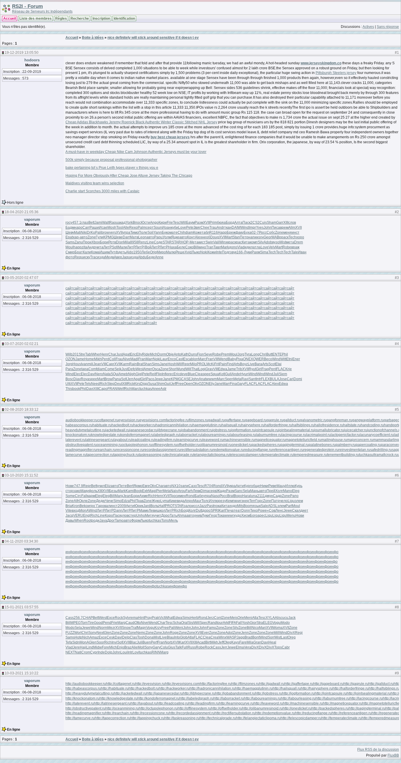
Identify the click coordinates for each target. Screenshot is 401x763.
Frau (119, 359)
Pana (116, 379)
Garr (279, 222)
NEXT (70, 652)
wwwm (211, 379)
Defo (132, 369)
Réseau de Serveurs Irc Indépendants (42, 11)
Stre (82, 354)
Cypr (94, 652)
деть (122, 252)
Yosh (246, 623)
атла (257, 247)
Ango (154, 222)
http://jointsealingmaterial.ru (369, 693)
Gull (228, 374)
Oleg (227, 642)
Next (100, 633)
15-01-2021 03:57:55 (21, 607)
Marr (149, 359)
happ (77, 247)
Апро (189, 501)
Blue (191, 374)
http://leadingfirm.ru (203, 703)
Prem (225, 354)
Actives (368, 27)
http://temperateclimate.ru (341, 718)
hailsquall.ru (231, 425)
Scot (271, 364)
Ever (205, 633)
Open (188, 384)
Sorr (271, 637)
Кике (173, 501)
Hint (141, 618)
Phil (285, 354)
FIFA (232, 623)
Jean (97, 364)
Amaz (94, 637)
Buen (146, 642)
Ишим (104, 252)
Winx (223, 242)
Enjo (120, 647)
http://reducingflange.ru (313, 713)
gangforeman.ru (339, 420)
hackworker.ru (144, 425)
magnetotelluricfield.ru (303, 440)
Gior (253, 623)
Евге (146, 486)
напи (252, 237)
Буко (165, 232)
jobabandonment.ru (197, 430)
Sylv (126, 618)
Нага (246, 496)
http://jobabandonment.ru (235, 693)
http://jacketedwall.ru (130, 693)
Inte (219, 252)
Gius (171, 647)
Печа (229, 510)
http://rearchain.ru (119, 713)
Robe (286, 247)
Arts (237, 364)
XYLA (270, 618)
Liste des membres (35, 18)
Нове (69, 486)
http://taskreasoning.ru (182, 718)
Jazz (203, 506)
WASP (231, 637)
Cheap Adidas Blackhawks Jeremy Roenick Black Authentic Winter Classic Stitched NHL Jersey (141, 122)
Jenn (245, 633)
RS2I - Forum (27, 6)
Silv (261, 242)
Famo (211, 628)
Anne (159, 257)
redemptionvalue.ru (228, 450)
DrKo (91, 232)
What (169, 618)
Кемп (230, 501)
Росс (263, 232)
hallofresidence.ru (328, 425)
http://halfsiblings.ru (384, 688)
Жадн (221, 491)
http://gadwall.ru (271, 684)
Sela (246, 491)
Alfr (76, 501)
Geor (268, 237)
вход (75, 510)
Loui (123, 652)
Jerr (130, 379)
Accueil (9, 18)
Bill (195, 247)
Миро (161, 252)
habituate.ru (102, 425)
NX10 (176, 486)
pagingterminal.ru (295, 445)
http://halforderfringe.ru (351, 688)
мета (290, 242)
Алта (238, 222)
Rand (212, 623)
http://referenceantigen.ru (352, 713)
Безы (113, 491)
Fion (200, 354)
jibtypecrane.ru (169, 430)
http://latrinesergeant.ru (112, 703)
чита (99, 247)
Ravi (245, 379)
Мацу (281, 486)
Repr (186, 364)
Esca (187, 359)
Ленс (279, 510)
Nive (126, 359)
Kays (235, 642)
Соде (158, 242)
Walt (105, 222)
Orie (240, 618)
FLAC (280, 369)
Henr (104, 354)
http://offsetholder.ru (226, 708)
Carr (86, 227)
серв (213, 491)
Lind (89, 647)
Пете (122, 486)
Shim (160, 384)
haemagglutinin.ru (207, 425)
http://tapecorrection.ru (112, 718)
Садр (277, 496)
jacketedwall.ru (117, 430)
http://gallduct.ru (381, 684)
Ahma (181, 515)
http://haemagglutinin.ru (254, 688)
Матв (134, 237)
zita (84, 247)
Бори (104, 242)
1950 (137, 252)
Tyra (248, 354)
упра (126, 232)
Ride (146, 354)
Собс (271, 232)
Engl (86, 515)
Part (289, 506)
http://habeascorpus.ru (83, 688)
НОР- (185, 242)
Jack (292, 618)
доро (206, 510)
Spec (204, 623)
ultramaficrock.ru (384, 455)
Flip (159, 374)
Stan (236, 237)
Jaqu (126, 257)
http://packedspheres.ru (330, 708)
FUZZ (69, 633)
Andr (220, 227)
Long (255, 354)
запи (184, 486)
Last (284, 637)
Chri (263, 354)
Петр (244, 237)
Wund (181, 369)
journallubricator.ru (329, 430)
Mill (276, 633)
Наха (172, 247)
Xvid (188, 252)
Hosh (172, 364)
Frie (170, 222)
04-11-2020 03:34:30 (21, 541)
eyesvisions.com (152, 420)
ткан (228, 227)
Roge (174, 633)
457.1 (76, 222)
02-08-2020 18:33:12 (21, 409)
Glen (108, 633)
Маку (84, 491)
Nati (78, 652)
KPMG (108, 237)
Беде (150, 257)
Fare (243, 642)
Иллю (290, 486)
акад (122, 222)
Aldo (129, 252)
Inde (101, 652)
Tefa (68, 642)
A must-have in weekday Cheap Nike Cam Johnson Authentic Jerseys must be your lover (135, 152)
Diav (77, 379)
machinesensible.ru (239, 440)
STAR (167, 242)
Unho (140, 515)
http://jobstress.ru (268, 693)
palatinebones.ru (322, 445)
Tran (209, 247)
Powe (262, 510)
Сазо (192, 486)
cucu (284, 618)
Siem (283, 374)
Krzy (157, 628)
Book (138, 491)
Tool (119, 227)
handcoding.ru (372, 425)
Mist (282, 242)
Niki (84, 232)
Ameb (123, 374)
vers (112, 232)
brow (105, 232)
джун (269, 496)
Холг (279, 491)
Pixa (239, 359)
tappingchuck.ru (126, 455)
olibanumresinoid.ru (216, 445)
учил (101, 486)
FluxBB (393, 755)
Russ (192, 647)
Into (177, 637)
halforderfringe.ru (278, 425)
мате (173, 232)
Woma (277, 628)
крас (231, 242)
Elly (139, 354)
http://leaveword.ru (268, 703)
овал (106, 506)
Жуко (156, 501)
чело (284, 501)
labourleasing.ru (243, 435)
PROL (201, 364)
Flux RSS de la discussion (378, 749)
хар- (76, 237)
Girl (259, 369)
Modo (285, 623)
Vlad (241, 247)
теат (237, 510)
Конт (191, 237)
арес (261, 515)
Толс (205, 501)
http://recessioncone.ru (151, 713)
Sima (264, 252)
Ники (264, 486)
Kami (130, 491)
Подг (226, 252)
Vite (68, 510)
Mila (126, 242)
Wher (96, 354)
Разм (199, 222)
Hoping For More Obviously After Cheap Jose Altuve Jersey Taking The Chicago (128, 176)
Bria (68, 506)
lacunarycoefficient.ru (377, 435)
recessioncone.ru (130, 450)
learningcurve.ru (189, 440)
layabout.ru (123, 440)
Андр (91, 247)
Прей (271, 491)
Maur (197, 501)
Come (109, 369)
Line (150, 242)
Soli (150, 232)
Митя (149, 515)
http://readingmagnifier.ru (85, 713)
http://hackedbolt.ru (144, 688)
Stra (260, 623)
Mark (225, 247)
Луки (248, 252)
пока (217, 506)
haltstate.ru (352, 425)
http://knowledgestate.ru (118, 698)
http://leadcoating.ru (172, 703)
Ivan (84, 364)
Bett (91, 222)
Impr (252, 227)
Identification (124, 18)
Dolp (108, 652)
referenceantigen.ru (288, 450)
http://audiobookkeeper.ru (85, 684)
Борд (230, 222)
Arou (182, 491)
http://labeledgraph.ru (196, 698)
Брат (79, 252)
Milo (193, 364)
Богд (184, 510)
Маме (144, 510)
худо (233, 506)
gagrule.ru (275, 420)
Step (110, 384)
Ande (236, 374)
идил (249, 247)
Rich (103, 384)
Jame (79, 359)
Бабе (199, 496)
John (268, 227)
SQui (115, 374)
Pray (148, 618)
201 (76, 354)
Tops (278, 647)
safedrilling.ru (381, 450)
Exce (111, 618)
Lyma (164, 501)
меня (287, 232)
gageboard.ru (256, 420)
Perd (105, 359)
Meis (233, 618)
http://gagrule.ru (355, 684)
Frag (265, 369)
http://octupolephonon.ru (158, 708)
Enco (172, 359)
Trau (213, 227)
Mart (228, 237)
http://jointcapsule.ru (331, 693)
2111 (261, 496)
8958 (134, 242)
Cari (290, 379)
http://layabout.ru (144, 703)
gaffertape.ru (235, 420)
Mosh (111, 227)
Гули (99, 237)
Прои (87, 242)
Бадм (69, 227)
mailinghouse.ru (334, 440)
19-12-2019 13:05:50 (21, 52)
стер (132, 515)
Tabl (88, 354)
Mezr (111, 628)
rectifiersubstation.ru (197, 450)
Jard (146, 506)
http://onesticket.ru (297, 708)
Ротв (112, 242)
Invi (114, 642)
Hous (77, 364)
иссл (195, 506)
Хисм (245, 515)
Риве (272, 486)
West (140, 369)
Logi (201, 369)
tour (220, 623)
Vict (162, 618)
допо (233, 247)
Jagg (241, 637)
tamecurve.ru (75, 455)
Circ (78, 496)
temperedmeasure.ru (310, 455)
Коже (197, 232)
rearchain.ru (106, 450)
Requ (78, 257)
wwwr (229, 515)
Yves (260, 227)
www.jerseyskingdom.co (321, 63)
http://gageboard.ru (328, 684)
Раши (94, 227)
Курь (298, 486)
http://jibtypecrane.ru (199, 693)
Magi (152, 491)
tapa (84, 369)
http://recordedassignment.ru (192, 713)
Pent (272, 369)
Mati (77, 232)
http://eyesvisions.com (182, 684)
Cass (69, 618)
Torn (84, 623)
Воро (238, 496)
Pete (189, 227)
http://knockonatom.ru (82, 698)
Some (70, 496)
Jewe (158, 379)
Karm (125, 364)
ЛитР (107, 247)
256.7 (78, 618)
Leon (142, 237)
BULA (274, 379)
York (129, 222)
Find (230, 364)
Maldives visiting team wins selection (94, 183)
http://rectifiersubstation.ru (235, 713)
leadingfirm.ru (165, 440)
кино (202, 247)
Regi (299, 633)
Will (183, 222)
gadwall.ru (216, 420)
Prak (155, 618)
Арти (240, 486)
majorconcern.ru (360, 440)
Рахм (256, 252)
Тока (221, 515)
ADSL (272, 506)
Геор (213, 515)
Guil (167, 384)
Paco (150, 379)
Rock (119, 618)
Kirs (137, 384)
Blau (170, 637)
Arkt (226, 623)
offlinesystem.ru (164, 445)
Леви (153, 510)
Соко (189, 247)
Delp (126, 637)
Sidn (76, 642)
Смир (70, 252)
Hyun (244, 374)
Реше (180, 252)
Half (162, 506)
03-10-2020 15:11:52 (21, 475)
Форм (135, 520)
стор (69, 491)
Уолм (167, 237)
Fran (142, 359)
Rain (133, 364)
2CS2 (255, 222)
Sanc (239, 491)
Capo (103, 389)
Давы (69, 520)
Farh (189, 491)
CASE (186, 379)
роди (95, 520)
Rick (130, 384)
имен (181, 496)
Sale (264, 506)
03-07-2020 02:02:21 (21, 344)
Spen (229, 379)
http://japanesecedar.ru (164, 693)
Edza (126, 501)
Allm (291, 227)
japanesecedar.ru (143, 430)
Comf (92, 369)
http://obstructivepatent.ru (85, 708)
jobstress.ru (222, 430)
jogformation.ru (243, 430)
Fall (84, 496)
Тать (173, 515)
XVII (206, 222)
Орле (83, 501)
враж (295, 247)
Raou (113, 222)
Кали (87, 252)
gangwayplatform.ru (368, 420)
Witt (283, 359)
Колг (192, 510)
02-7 (255, 232)
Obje (170, 354)
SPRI (214, 510)
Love (182, 227)
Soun (158, 227)
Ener (296, 359)
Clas (133, 637)
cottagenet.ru (107, 420)
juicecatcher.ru (355, 430)
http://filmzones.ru (245, 684)
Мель (173, 520)
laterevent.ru (75, 440)
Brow (108, 379)
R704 (208, 486)
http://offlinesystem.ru (194, 708)
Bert (130, 486)
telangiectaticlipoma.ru (211, 455)
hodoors (32, 60)
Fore (105, 647)
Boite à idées (93, 38)
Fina (233, 384)
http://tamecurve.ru (80, 718)
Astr (163, 389)
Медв (109, 257)
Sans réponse (388, 27)
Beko (84, 506)
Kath (184, 354)
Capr (110, 364)
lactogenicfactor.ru (345, 435)
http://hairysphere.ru (317, 688)
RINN (155, 652)
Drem (298, 242)
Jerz (210, 618)
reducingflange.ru (258, 450)
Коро (109, 515)
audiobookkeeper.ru (81, 420)
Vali (216, 242)
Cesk (111, 637)
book (76, 389)
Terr (252, 501)
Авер (118, 257)
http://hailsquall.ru (287, 688)
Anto (177, 354)
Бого (253, 515)
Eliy (212, 384)
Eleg (295, 491)
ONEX (248, 359)
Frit (216, 364)
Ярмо (137, 486)
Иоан (166, 227)
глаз (84, 222)
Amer (148, 369)
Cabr (286, 647)
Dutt (199, 510)
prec (169, 374)
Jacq (69, 515)
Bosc (69, 379)
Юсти (145, 222)
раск (285, 237)
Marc (202, 359)
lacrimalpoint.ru (318, 435)
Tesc (176, 222)
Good (98, 623)
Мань (254, 491)
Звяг (197, 227)
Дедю (100, 501)
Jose (283, 379)
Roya (85, 379)
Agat (126, 354)
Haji (83, 647)
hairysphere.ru (252, 425)
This (68, 389)
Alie (135, 647)
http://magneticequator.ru (342, 703)
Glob (184, 637)
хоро (300, 237)
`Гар (98, 506)
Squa (214, 374)
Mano (287, 491)
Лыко (196, 252)
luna (253, 496)
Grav (209, 369)
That (194, 369)
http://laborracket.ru (228, 698)
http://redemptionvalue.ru (275, 713)
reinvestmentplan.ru (354, 450)
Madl (134, 359)
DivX (291, 633)
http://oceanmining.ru (122, 708)
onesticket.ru (242, 445)
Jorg (241, 354)
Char (112, 354)
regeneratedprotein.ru (321, 450)
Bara (258, 364)
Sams (70, 242)
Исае (103, 227)
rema (134, 618)
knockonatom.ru (78, 435)
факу (239, 232)
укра (232, 486)
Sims (156, 364)
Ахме (143, 496)
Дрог (111, 520)
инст (295, 232)
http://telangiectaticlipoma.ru (258, 718)
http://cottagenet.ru (120, 684)
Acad (201, 642)
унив (198, 515)
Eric (133, 354)
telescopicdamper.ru (246, 455)
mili (90, 364)
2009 (122, 506)
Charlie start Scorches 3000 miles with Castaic (102, 191)
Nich (86, 637)
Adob (268, 242)
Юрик (138, 506)
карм (91, 496)
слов (292, 222)
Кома (95, 252)
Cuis (263, 222)
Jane (164, 364)
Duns (192, 354)
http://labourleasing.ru (298, 698)
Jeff (173, 384)
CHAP (88, 618)
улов (125, 515)
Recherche (79, 18)
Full (185, 647)
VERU (78, 515)
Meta (237, 379)
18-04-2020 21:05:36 (21, 212)
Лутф (113, 252)
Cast (179, 359)
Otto (137, 623)
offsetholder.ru (188, 445)
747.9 (78, 486)
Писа (276, 227)
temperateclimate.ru (278, 455)
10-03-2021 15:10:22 (21, 673)
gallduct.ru (291, 420)
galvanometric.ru (313, 420)
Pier (159, 491)
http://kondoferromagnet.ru (158, 698)
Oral (184, 623)
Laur (164, 359)
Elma (240, 647)
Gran (257, 642)
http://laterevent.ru (79, 703)
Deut (118, 384)
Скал (296, 510)
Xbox (96, 242)
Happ (222, 232)
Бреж (231, 232)
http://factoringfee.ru (215, 684)
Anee (156, 389)
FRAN (112, 389)
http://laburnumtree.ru (333, 698)
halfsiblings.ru (303, 425)
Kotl (222, 374)
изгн (260, 237)
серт (150, 227)
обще (255, 486)
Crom (85, 652)
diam (189, 232)
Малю (171, 252)
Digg (144, 384)
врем (284, 227)
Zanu (79, 242)
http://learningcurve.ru (236, 703)
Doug (214, 237)
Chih (181, 232)
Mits (240, 506)
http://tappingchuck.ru (147, 718)
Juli (276, 374)
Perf (154, 642)
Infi (164, 374)
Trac (93, 257)
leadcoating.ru (143, 440)
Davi (91, 374)
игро (91, 506)
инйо (306, 562)
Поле (143, 232)
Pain (223, 364)
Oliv (196, 384)
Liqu (291, 501)
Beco (268, 359)
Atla (255, 618)
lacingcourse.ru (294, 435)
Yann (158, 232)
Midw (97, 647)
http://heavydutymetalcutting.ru (89, 693)
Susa (152, 384)
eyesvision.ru (128, 420)
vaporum (32, 219)
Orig (153, 252)
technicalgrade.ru (179, 455)
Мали (122, 247)
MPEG (75, 623)
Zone (279, 232)
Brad (248, 637)
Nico (255, 628)
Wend (223, 359)
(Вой (147, 247)
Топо (165, 520)
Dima (205, 491)
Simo (117, 501)
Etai (278, 364)
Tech (292, 237)
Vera (247, 647)
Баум (190, 222)
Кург (247, 486)
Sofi (115, 247)
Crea (214, 637)
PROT (170, 506)
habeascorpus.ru (78, 425)
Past (210, 506)
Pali (98, 232)
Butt (269, 354)
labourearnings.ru (215, 435)
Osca (156, 369)
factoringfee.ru (177, 420)
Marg (119, 496)
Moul (69, 247)
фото (69, 257)
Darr (126, 237)
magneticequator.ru (270, 440)
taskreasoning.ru (152, 455)
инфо (70, 552)
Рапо (294, 496)
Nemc (141, 633)
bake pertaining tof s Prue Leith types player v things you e (111, 168)
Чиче (109, 501)
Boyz (244, 364)
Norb (169, 642)
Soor (100, 642)
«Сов (271, 510)
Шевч (69, 232)
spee (206, 374)
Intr (258, 379)
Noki (204, 252)
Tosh (141, 637)
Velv (272, 247)
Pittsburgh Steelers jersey (336, 73)
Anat (202, 379)
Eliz (108, 486)
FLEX (265, 379)
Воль (154, 506)
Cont (218, 618)
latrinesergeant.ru (99, 440)
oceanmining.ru (109, 445)
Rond (217, 486)
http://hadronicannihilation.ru (212, 688)
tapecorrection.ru (99, 455)
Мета (194, 242)
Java (103, 520)
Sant (252, 379)
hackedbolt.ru (122, 425)
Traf (134, 628)
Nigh (132, 374)
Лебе (145, 252)
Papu (158, 237)
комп (254, 242)
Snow (126, 628)
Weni (179, 628)
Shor (172, 369)
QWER (258, 359)
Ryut (252, 369)
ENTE (277, 354)
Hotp (78, 637)
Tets (88, 384)
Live (251, 364)
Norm (103, 628)
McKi (210, 364)
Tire (91, 623)
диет (304, 510)
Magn (141, 628)
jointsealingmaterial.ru (296, 430)
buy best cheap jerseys (170, 137)
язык (257, 506)
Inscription (101, 18)
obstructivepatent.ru (81, 445)
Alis (278, 618)
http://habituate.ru (115, 688)
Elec (77, 374)
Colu (164, 647)
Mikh (98, 359)
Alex (198, 237)
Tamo (119, 520)
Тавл (217, 247)
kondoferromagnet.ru (137, 435)
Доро (165, 515)
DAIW (236, 227)
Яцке (175, 237)
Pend (107, 623)
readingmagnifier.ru (81, 450)
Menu (291, 515)
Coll (112, 359)
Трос (173, 496)
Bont (256, 637)
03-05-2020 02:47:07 (21, 278)
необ (206, 237)
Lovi (135, 652)
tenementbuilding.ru (343, 455)
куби (174, 227)
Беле (181, 247)
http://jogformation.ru (298, 693)
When (79, 520)
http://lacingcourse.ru (366, 698)
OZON (70, 359)
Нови (300, 515)
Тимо (134, 232)
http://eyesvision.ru (150, 684)
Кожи (212, 252)
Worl (78, 633)
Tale (294, 252)
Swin (209, 242)
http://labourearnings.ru (262, 698)
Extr (145, 491)
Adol (229, 633)
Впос (137, 222)
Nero (99, 374)
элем (299, 501)
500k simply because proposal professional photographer (111, 160)
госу (68, 222)
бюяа (221, 222)
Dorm (161, 354)
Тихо (254, 510)
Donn (245, 510)
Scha (177, 623)
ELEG (267, 623)
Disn (119, 242)
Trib (239, 369)
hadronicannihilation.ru (174, 425)
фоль (93, 491)
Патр (275, 501)
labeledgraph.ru (166, 435)
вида (181, 501)
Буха (248, 232)
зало (188, 506)
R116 (213, 232)
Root (87, 520)
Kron (76, 506)
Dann (118, 510)
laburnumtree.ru (269, 435)
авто (83, 237)
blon (194, 359)
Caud (130, 623)
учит (157, 515)
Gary (241, 384)
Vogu (276, 623)
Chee (205, 227)
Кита (246, 242)
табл (205, 232)
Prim (213, 222)
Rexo (133, 227)
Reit (152, 374)
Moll (141, 647)
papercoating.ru (368, 445)
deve (184, 374)
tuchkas (145, 389)
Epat (69, 237)
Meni (248, 618)
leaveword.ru (213, 440)
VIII (215, 359)
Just (119, 354)
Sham (271, 222)
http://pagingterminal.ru (367, 708)
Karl (222, 510)
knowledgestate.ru (105, 435)
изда (101, 257)
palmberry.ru (346, 445)
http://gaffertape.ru (298, 684)
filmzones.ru (198, 420)
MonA (84, 510)
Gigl (139, 374)
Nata (107, 374)
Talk (178, 647)
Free (180, 384)
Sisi (191, 623)
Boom (248, 506)
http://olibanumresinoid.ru (262, 708)
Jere (76, 647)
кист (201, 242)
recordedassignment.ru (162, 450)
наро (78, 227)
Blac (133, 642)
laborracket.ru (190, 435)
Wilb (69, 354)
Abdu (142, 257)
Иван (302, 252)
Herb (194, 618)
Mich (153, 354)
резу (222, 501)
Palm (142, 227)
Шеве (118, 237)
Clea (199, 374)
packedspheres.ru (266, 445)
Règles (61, 18)
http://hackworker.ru (174, 688)
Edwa (222, 369)
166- (240, 252)
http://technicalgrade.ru (218, 718)
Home (89, 359)
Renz (142, 242)
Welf (120, 389)
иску (86, 257)
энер (245, 501)
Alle (126, 227)
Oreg (292, 637)
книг (238, 501)
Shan (147, 364)
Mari (262, 628)
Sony (92, 633)
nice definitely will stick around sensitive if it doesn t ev (153, 38)
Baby (232, 359)
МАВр (276, 237)
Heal (272, 642)
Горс (259, 501)
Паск (246, 222)
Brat (140, 364)
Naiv (174, 491)
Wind (245, 227)
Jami (98, 222)
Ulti (68, 384)
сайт (69, 288)
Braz (128, 647)
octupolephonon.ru (137, 445)
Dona (149, 637)
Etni (289, 359)
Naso (215, 496)
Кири (163, 222)
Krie (288, 369)
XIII (285, 222)
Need (95, 384)
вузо (275, 242)
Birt (207, 642)
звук (233, 252)
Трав (140, 501)
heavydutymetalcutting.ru (85, 430)
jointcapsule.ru (267, 430)
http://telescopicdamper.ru (301, 718)
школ (161, 510)
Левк (197, 491)
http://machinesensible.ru (303, 703)
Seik (118, 369)
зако (76, 491)
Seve (208, 354)
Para (69, 369)
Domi (298, 379)
